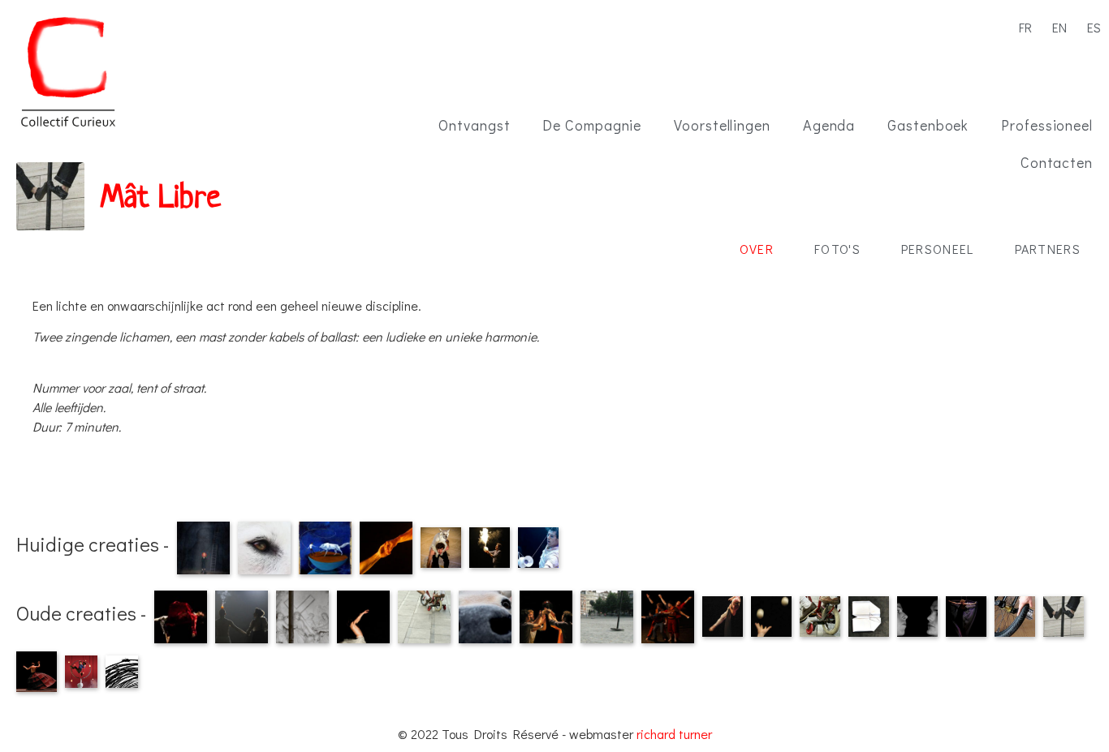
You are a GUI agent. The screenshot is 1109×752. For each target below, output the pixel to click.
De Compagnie (591, 125)
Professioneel (1047, 125)
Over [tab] (757, 248)
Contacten (1057, 162)
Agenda (829, 125)
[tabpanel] (554, 360)
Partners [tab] (1048, 248)
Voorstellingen (722, 125)
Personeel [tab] (937, 248)
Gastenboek (928, 125)
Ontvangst (474, 125)
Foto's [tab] (837, 248)
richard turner (674, 733)
